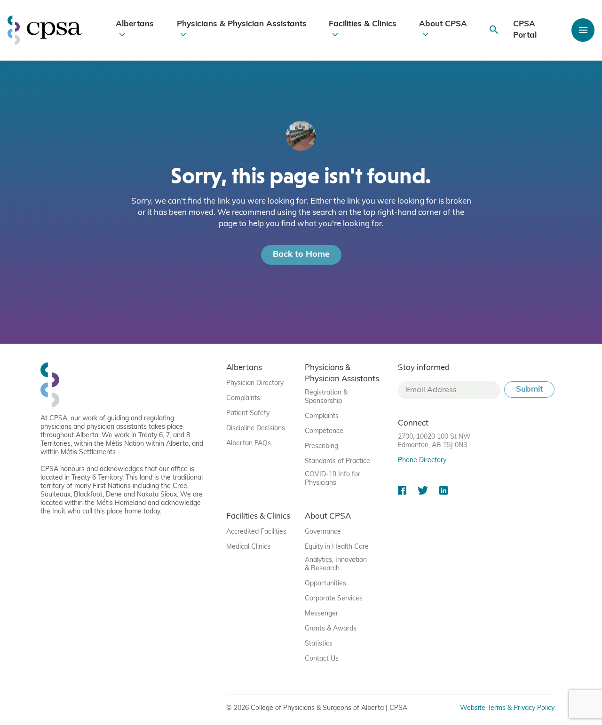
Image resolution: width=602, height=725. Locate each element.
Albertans (135, 24)
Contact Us (322, 658)
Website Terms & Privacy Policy (507, 708)
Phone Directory (422, 460)
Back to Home (301, 255)
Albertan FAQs (248, 443)
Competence (324, 431)
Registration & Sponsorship (326, 397)
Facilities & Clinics (362, 24)
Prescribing (321, 446)
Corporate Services (334, 598)
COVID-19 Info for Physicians (332, 479)
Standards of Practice (337, 461)
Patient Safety (247, 413)
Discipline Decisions (255, 428)
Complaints (243, 398)
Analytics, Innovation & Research (336, 564)
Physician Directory (255, 383)
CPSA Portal (525, 29)
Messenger (321, 613)
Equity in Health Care (337, 547)
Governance (323, 532)
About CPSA (443, 24)
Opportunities (325, 583)
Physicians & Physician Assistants (242, 24)
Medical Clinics (248, 547)
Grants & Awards (330, 628)
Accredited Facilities (256, 532)
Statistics (319, 643)
